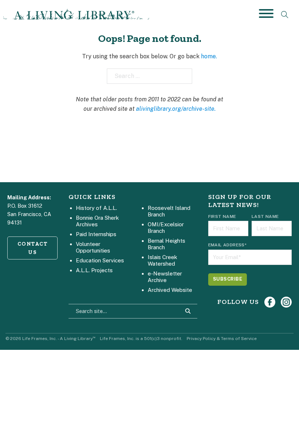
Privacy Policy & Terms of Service (222, 338)
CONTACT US (33, 248)
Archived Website (170, 290)
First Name (222, 216)
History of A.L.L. (96, 208)
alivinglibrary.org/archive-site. (176, 108)
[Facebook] (269, 302)
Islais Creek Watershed (162, 260)
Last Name (265, 216)
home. (209, 56)
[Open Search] (284, 14)
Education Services (100, 260)
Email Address (227, 244)
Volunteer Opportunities (93, 247)
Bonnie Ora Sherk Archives (97, 221)
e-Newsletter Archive (165, 276)
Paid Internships (96, 234)
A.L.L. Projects (94, 270)
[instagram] (286, 302)
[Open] (266, 13)
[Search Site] (188, 311)
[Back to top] (281, 412)
